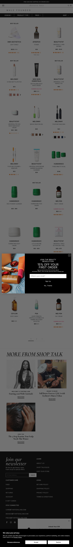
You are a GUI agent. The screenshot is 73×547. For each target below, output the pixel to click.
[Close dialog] (69, 255)
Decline (58, 542)
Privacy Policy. (18, 537)
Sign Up (48, 281)
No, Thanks (48, 286)
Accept (36, 542)
